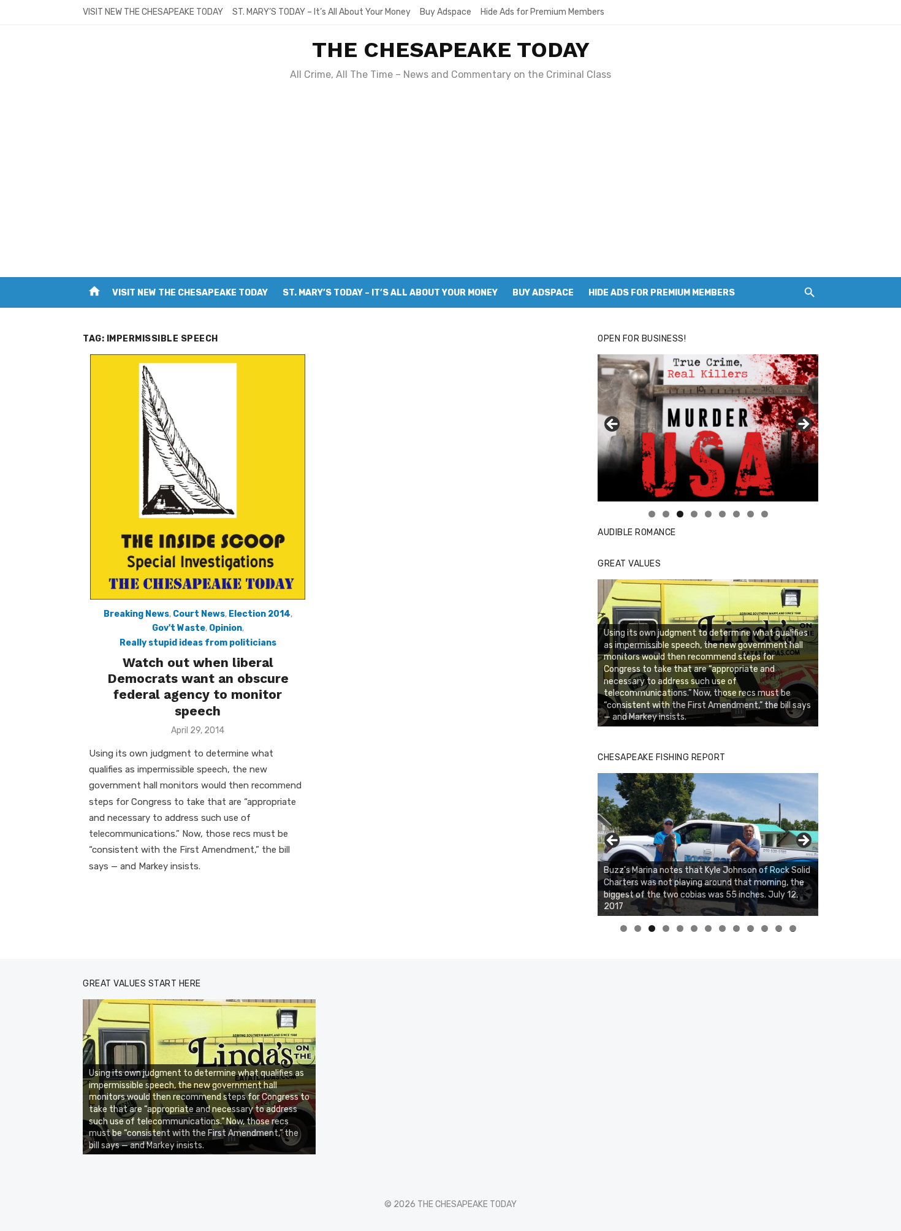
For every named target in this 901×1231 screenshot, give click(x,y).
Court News (199, 614)
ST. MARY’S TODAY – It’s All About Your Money (321, 12)
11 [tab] (765, 928)
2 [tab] (666, 514)
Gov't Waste (178, 628)
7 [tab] (736, 514)
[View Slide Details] (708, 844)
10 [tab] (751, 928)
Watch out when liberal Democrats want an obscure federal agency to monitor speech (198, 686)
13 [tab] (793, 928)
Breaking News (136, 614)
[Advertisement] (450, 185)
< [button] (613, 425)
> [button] (803, 425)
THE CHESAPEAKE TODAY (451, 50)
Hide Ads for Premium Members (542, 12)
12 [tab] (779, 928)
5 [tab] (708, 514)
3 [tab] (680, 514)
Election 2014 (260, 614)
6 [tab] (722, 514)
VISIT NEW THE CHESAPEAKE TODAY (153, 12)
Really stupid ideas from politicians (198, 643)
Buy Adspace (445, 12)
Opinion (225, 628)
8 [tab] (750, 514)
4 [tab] (694, 514)
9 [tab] (764, 514)
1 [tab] (651, 514)
